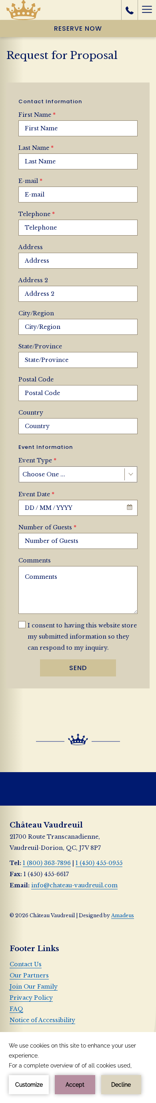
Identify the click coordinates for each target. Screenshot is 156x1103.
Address (30, 247)
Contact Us (26, 964)
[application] (78, 1067)
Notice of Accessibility (42, 1020)
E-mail (30, 181)
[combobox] (78, 474)
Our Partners (29, 975)
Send (78, 667)
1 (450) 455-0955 (99, 863)
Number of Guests (47, 527)
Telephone (36, 214)
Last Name (36, 147)
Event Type (37, 460)
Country (30, 412)
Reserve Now (78, 28)
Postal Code (36, 379)
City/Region (36, 313)
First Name (37, 114)
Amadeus (122, 915)
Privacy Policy (31, 997)
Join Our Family (34, 986)
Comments (34, 560)
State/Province (40, 346)
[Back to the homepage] (23, 10)
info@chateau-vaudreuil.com (74, 885)
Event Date (36, 494)
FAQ (16, 1009)
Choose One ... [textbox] (43, 474)
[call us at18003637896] (130, 10)
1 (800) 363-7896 (47, 863)
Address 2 (33, 280)
